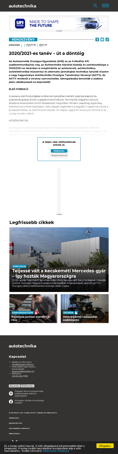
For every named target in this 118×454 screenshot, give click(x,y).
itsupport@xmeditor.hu (23, 371)
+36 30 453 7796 (20, 376)
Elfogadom (105, 446)
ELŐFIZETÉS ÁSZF (15, 423)
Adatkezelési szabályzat (56, 450)
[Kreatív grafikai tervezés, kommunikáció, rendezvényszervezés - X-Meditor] (23, 441)
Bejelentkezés (59, 155)
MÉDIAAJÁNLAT (14, 433)
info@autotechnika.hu (23, 364)
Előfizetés (59, 151)
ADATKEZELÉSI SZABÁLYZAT (19, 428)
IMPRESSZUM (14, 418)
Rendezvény (23, 39)
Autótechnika (14, 45)
